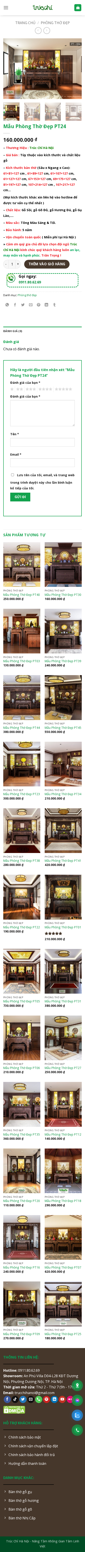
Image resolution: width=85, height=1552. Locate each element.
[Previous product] (46, 30)
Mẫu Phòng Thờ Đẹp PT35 (21, 1134)
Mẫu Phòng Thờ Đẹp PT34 (63, 794)
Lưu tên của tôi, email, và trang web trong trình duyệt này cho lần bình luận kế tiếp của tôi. (42, 481)
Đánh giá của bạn (25, 382)
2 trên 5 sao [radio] (19, 389)
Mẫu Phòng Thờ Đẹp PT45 (63, 728)
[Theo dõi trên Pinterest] (46, 1399)
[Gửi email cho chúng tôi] (30, 1399)
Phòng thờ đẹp (55, 22)
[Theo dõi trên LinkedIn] (54, 1399)
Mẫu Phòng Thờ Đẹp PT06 (21, 1068)
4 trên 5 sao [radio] (44, 389)
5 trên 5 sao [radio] (62, 389)
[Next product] (38, 30)
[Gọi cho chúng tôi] (38, 1399)
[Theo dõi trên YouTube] (62, 1399)
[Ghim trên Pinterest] (38, 304)
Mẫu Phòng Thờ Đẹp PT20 (21, 1201)
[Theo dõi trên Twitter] (23, 1399)
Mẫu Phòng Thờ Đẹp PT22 (21, 927)
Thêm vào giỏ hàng (47, 264)
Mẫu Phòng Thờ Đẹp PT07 (63, 1267)
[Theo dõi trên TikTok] (15, 1399)
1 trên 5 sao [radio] (11, 389)
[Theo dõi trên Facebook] (7, 1399)
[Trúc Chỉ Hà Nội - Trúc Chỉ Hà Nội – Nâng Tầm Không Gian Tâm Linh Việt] (42, 7)
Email (15, 454)
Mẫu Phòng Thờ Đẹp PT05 (21, 1001)
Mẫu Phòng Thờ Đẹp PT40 (21, 595)
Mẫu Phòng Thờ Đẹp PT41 (63, 861)
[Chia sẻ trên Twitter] (23, 304)
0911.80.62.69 (30, 282)
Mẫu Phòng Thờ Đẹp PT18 (63, 1201)
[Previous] (10, 69)
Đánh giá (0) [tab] (12, 331)
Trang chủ (25, 22)
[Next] (75, 69)
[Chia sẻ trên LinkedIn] (46, 304)
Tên (14, 434)
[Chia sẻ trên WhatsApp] (7, 304)
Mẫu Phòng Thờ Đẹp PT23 (21, 794)
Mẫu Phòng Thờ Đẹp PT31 (63, 1001)
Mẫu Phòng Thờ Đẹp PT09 (21, 1334)
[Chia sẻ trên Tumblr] (54, 304)
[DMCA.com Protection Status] (14, 1409)
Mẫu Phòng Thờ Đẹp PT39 (63, 661)
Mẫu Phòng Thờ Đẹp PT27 (63, 1068)
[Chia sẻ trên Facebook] (15, 304)
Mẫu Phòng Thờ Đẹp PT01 (63, 927)
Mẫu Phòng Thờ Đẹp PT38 (21, 861)
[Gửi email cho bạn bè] (30, 304)
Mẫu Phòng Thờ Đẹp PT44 (21, 728)
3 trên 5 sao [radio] (30, 389)
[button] (5, 7)
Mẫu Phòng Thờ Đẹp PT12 (63, 1134)
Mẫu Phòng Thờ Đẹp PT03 (21, 661)
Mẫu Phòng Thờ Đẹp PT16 (21, 1267)
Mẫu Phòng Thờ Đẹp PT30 (63, 595)
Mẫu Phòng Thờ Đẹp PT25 (63, 1334)
